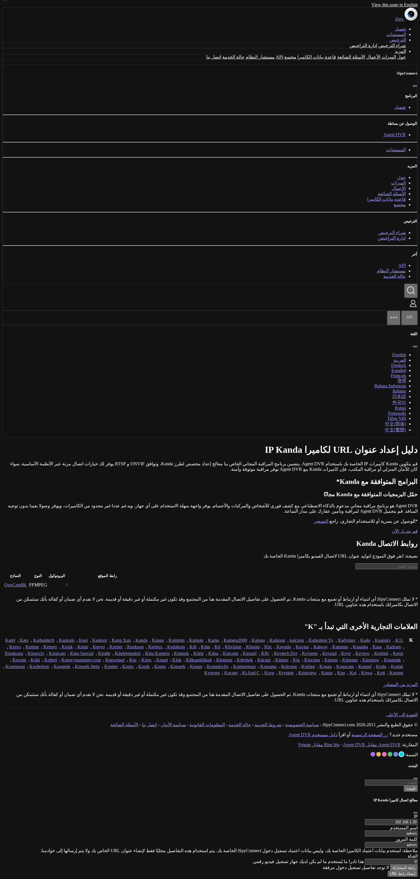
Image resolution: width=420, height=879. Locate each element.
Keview (362, 653)
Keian (82, 646)
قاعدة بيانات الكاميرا (316, 57)
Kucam (230, 672)
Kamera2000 (235, 640)
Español (398, 370)
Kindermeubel (128, 653)
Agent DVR (394, 134)
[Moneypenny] (384, 754)
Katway (320, 646)
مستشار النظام (260, 57)
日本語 (399, 396)
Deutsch (398, 365)
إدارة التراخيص (363, 45)
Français (398, 375)
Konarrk (177, 666)
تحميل (400, 29)
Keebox (155, 646)
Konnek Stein (87, 666)
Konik (144, 666)
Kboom (253, 646)
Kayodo (284, 646)
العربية (399, 360)
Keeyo (99, 646)
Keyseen (310, 653)
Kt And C (251, 672)
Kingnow (370, 659)
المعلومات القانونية (207, 724)
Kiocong (312, 659)
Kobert (50, 659)
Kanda (141, 640)
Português (397, 413)
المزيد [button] (400, 51)
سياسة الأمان (173, 724)
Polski (400, 408)
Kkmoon (224, 659)
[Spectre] (401, 754)
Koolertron (39, 666)
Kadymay (347, 640)
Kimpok (181, 653)
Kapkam (66, 640)
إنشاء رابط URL (402, 874)
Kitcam (264, 659)
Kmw (146, 659)
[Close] (415, 813)
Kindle (104, 653)
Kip (296, 659)
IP (416, 816)
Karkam (393, 646)
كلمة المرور (406, 839)
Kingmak (392, 659)
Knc (133, 659)
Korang (396, 672)
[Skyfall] (390, 754)
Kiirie (198, 653)
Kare (24, 640)
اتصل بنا (213, 57)
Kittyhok (245, 659)
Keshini (381, 653)
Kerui (398, 653)
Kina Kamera (157, 653)
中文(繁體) (395, 429)
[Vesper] (373, 754)
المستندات (396, 34)
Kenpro (50, 646)
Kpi (353, 672)
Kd (217, 646)
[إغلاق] (415, 86)
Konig (160, 666)
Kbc (268, 646)
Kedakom (176, 646)
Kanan (158, 640)
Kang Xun (121, 640)
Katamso (340, 646)
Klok (176, 659)
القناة (413, 856)
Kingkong (14, 653)
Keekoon (135, 646)
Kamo (213, 640)
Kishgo (281, 659)
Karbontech (43, 640)
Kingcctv (36, 653)
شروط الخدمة (268, 724)
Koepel (364, 666)
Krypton (286, 672)
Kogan (325, 666)
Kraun (327, 672)
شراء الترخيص (392, 45)
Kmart (162, 659)
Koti (381, 672)
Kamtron (177, 640)
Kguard (250, 653)
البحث (410, 789)
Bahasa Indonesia (390, 385)
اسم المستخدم (404, 827)
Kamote (196, 640)
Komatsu (268, 666)
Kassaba (360, 646)
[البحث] (410, 291)
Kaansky (383, 640)
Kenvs (15, 646)
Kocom (19, 659)
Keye (346, 653)
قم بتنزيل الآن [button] (405, 531)
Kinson (331, 659)
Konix (128, 666)
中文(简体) (395, 423)
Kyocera (212, 672)
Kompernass (244, 666)
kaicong (297, 640)
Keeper (116, 646)
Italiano (399, 391)
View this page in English (394, 4)
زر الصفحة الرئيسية (369, 734)
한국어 (399, 402)
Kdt (192, 646)
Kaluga (258, 640)
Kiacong (230, 653)
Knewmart (115, 659)
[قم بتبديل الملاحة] (393, 318)
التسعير (321, 521)
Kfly (265, 653)
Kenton (32, 646)
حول (401, 57)
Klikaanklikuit (199, 659)
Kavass (302, 646)
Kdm (205, 646)
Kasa (377, 646)
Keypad (329, 653)
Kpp (341, 672)
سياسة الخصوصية (302, 724)
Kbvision (233, 646)
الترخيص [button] (397, 39)
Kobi (35, 659)
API (279, 57)
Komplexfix (218, 666)
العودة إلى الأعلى (402, 714)
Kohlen (308, 666)
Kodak (397, 666)
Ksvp (269, 672)
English (399, 354)
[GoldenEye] (378, 754)
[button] (413, 307)
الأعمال (373, 57)
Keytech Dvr (285, 653)
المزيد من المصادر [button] (400, 684)
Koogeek (62, 666)
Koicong (289, 666)
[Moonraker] (395, 754)
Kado (365, 640)
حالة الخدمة (233, 57)
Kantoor (99, 640)
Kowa (366, 672)
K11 (399, 640)
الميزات (388, 57)
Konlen (111, 666)
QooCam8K (15, 584)
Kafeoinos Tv (321, 640)
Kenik (67, 646)
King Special (81, 653)
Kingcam (57, 653)
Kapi (83, 640)
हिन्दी (402, 380)
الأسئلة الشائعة (351, 57)
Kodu (381, 666)
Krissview (307, 672)
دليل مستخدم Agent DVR (313, 734)
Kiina (213, 653)
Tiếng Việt (396, 418)
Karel (10, 640)
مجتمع (290, 57)
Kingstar (350, 659)
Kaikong (277, 640)
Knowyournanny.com (81, 659)
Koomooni (15, 666)
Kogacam (345, 666)
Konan (196, 666)
